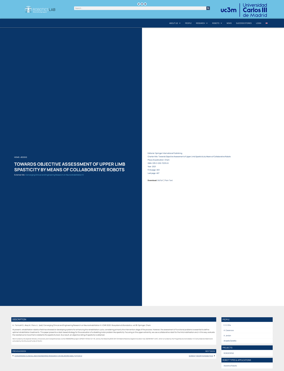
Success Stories (244, 23)
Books (24, 157)
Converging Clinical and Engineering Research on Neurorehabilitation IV (55, 175)
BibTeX (160, 180)
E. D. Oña (227, 325)
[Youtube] (145, 4)
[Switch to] (266, 23)
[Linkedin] (142, 4)
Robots (215, 23)
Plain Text (169, 180)
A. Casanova (229, 330)
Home (16, 157)
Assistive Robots (230, 365)
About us (173, 23)
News (229, 23)
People (188, 23)
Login (258, 23)
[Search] (208, 8)
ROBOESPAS (229, 353)
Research (200, 23)
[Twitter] (138, 4)
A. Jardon (227, 335)
